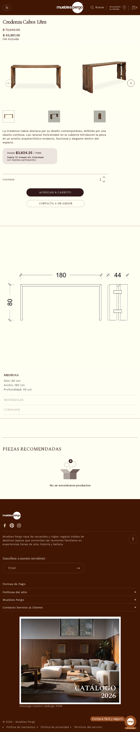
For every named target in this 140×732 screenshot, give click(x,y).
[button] (7, 8)
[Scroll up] (133, 539)
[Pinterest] (12, 525)
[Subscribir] (78, 568)
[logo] (70, 7)
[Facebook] (5, 525)
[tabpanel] (25, 116)
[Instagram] (19, 525)
